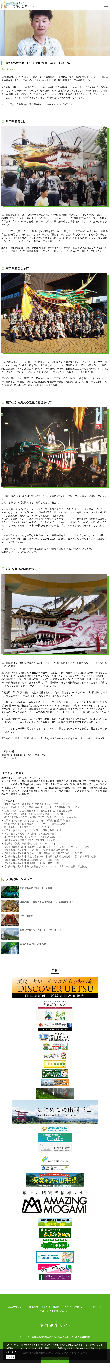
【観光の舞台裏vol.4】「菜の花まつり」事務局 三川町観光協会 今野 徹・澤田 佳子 (50, 856)
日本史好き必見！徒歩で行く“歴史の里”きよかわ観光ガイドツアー (38, 804)
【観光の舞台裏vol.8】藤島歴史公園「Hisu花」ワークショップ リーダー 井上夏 (46, 846)
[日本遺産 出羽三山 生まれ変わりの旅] (55, 1112)
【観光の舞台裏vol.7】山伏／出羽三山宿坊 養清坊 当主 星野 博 (36, 850)
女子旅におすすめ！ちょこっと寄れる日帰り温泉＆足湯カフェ (36, 830)
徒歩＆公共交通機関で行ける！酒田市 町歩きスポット (31, 840)
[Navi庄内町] (55, 1055)
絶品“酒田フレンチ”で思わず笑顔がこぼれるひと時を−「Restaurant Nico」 (42, 817)
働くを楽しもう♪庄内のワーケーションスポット (28, 827)
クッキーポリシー (89, 1348)
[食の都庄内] (55, 1016)
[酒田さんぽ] (55, 1037)
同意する (11, 1357)
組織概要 (33, 1306)
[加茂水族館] (55, 1129)
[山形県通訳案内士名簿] (55, 1222)
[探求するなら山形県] (55, 1180)
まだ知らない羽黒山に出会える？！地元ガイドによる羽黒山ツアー (38, 810)
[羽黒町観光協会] (55, 1083)
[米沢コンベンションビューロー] (55, 1277)
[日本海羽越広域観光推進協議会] (55, 988)
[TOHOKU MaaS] (55, 1257)
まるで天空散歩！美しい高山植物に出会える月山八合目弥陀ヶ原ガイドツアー (44, 807)
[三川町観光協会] (55, 1064)
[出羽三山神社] (55, 1093)
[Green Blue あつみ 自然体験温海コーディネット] (55, 1159)
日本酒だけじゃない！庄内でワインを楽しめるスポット (32, 836)
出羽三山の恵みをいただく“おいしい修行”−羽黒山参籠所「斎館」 (37, 820)
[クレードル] (55, 1137)
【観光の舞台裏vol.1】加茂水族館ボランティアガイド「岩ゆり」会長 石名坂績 (45, 866)
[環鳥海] (55, 1168)
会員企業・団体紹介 (51, 1306)
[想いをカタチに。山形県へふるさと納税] (55, 1233)
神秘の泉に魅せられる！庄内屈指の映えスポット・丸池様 (33, 813)
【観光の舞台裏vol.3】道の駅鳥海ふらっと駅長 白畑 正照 (34, 859)
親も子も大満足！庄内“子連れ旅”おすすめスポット (30, 843)
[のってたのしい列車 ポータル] (55, 1244)
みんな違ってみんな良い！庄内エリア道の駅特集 (29, 833)
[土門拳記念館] (55, 1148)
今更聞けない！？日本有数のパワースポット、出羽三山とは (35, 823)
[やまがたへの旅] (55, 1004)
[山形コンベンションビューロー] (55, 1268)
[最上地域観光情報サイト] (55, 1203)
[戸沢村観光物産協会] (55, 1073)
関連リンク (45, 1311)
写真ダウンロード (17, 1306)
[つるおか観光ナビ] (55, 1027)
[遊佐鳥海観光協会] (55, 1047)
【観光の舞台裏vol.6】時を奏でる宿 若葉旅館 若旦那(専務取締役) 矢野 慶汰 (44, 853)
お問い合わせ (61, 1311)
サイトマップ (92, 1306)
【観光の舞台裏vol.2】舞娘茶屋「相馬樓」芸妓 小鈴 (31, 863)
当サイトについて (73, 1306)
